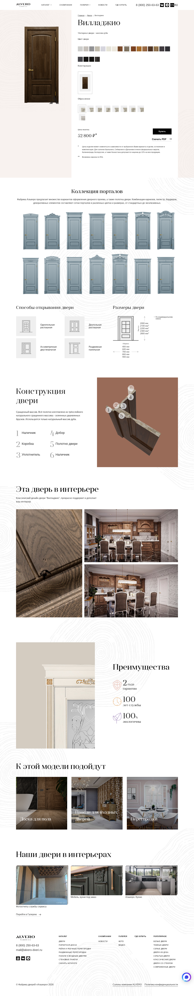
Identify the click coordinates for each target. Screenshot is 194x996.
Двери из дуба (161, 952)
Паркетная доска (68, 945)
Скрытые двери (162, 956)
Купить (162, 131)
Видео (122, 945)
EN (172, 5)
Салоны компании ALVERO (127, 984)
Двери (62, 941)
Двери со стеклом (163, 963)
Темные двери (161, 945)
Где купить (121, 5)
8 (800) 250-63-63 (147, 5)
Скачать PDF (159, 139)
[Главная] (24, 5)
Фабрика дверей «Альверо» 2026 (36, 984)
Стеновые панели (68, 960)
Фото (121, 941)
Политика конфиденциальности (161, 984)
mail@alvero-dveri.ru (29, 949)
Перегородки (144, 819)
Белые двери (160, 941)
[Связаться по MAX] (186, 977)
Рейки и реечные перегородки (75, 949)
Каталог (45, 5)
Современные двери (164, 967)
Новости (103, 5)
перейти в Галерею (26, 914)
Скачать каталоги (68, 963)
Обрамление (84, 99)
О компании (66, 5)
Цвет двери (83, 39)
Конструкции (84, 66)
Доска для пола (35, 819)
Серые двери (160, 949)
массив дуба (102, 33)
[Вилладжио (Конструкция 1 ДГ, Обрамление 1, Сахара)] (41, 61)
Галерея (84, 5)
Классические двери (165, 960)
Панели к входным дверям (73, 956)
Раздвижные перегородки (72, 952)
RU (176, 5)
